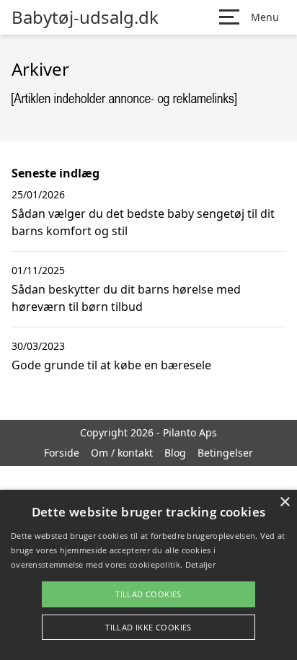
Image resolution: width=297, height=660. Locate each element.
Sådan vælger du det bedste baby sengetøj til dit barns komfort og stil (143, 222)
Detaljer (200, 564)
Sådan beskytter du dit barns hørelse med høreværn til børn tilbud (126, 297)
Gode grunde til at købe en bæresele (111, 365)
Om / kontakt (122, 452)
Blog (175, 452)
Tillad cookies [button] (148, 594)
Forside (61, 452)
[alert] (148, 575)
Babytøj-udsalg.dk (85, 17)
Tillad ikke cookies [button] (148, 627)
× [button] (284, 502)
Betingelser (225, 452)
